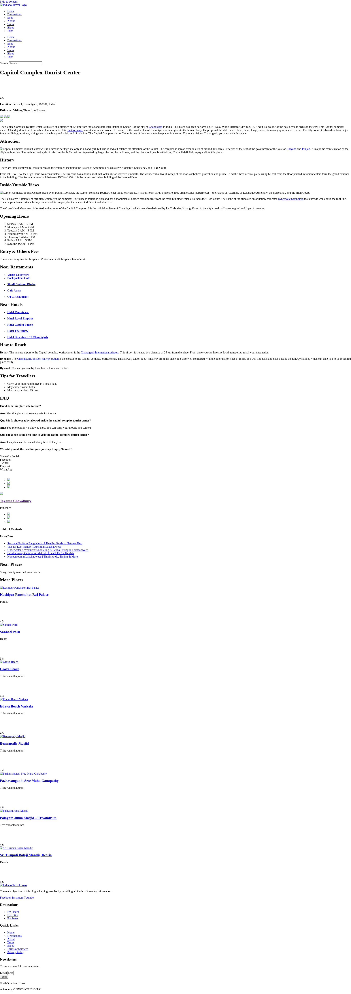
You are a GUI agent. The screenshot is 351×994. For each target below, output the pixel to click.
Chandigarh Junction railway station (38, 358)
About (11, 20)
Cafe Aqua (14, 290)
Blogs (10, 27)
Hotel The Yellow (17, 330)
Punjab (306, 148)
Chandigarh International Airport (99, 352)
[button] (175, 459)
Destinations (14, 14)
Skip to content (8, 1)
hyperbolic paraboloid (290, 198)
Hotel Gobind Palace (20, 324)
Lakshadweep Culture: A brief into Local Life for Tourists (40, 553)
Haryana (291, 148)
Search (4, 63)
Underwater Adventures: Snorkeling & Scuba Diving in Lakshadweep (47, 549)
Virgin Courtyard (18, 274)
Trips (10, 30)
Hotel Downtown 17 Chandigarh (27, 337)
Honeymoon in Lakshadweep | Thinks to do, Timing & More (42, 556)
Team (10, 24)
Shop (10, 17)
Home (10, 11)
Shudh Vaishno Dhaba (21, 284)
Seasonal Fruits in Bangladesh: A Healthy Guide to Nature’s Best (44, 543)
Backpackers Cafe (18, 278)
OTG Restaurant (17, 296)
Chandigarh (155, 126)
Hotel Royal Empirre (20, 318)
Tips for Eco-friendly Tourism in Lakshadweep (34, 546)
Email (3, 972)
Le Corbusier (75, 130)
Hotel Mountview (18, 312)
